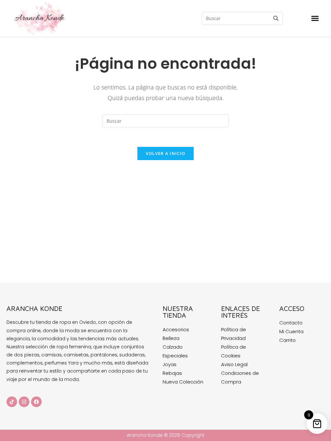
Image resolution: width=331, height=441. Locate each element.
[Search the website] (242, 18)
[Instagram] (24, 401)
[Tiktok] (11, 401)
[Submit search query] (276, 18)
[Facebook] (36, 401)
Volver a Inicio (166, 153)
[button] (315, 18)
